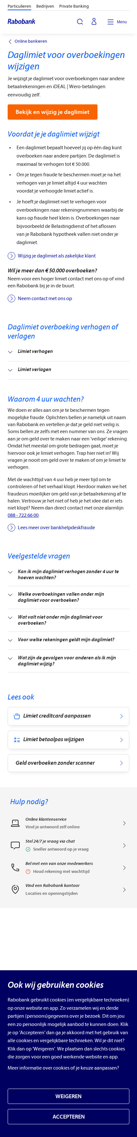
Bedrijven (45, 6)
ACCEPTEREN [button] (69, 1116)
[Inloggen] (94, 22)
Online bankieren (31, 41)
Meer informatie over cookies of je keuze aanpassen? (63, 1068)
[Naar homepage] (22, 22)
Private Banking (74, 6)
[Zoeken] (80, 21)
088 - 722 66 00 (23, 515)
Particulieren (19, 6)
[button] (68, 847)
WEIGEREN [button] (68, 1096)
